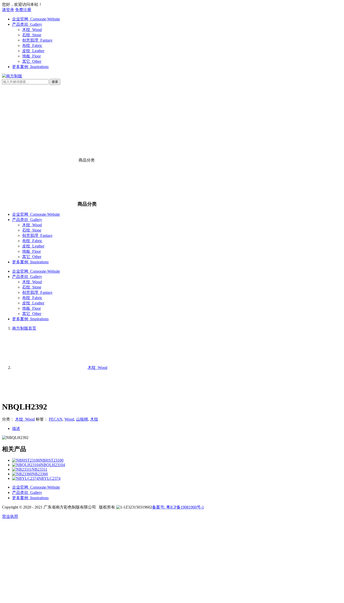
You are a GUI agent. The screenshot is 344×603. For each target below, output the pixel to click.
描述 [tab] (16, 428)
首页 (24, 328)
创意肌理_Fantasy (37, 40)
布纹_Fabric (32, 45)
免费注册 (23, 10)
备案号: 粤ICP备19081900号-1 (178, 507)
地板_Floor (31, 56)
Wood (69, 419)
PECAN (55, 419)
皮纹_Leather (33, 51)
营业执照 (10, 516)
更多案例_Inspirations (30, 67)
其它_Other (31, 61)
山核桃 (82, 419)
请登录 (8, 10)
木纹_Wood (32, 29)
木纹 (94, 419)
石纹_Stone (31, 35)
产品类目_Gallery (27, 24)
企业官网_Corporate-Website (36, 19)
